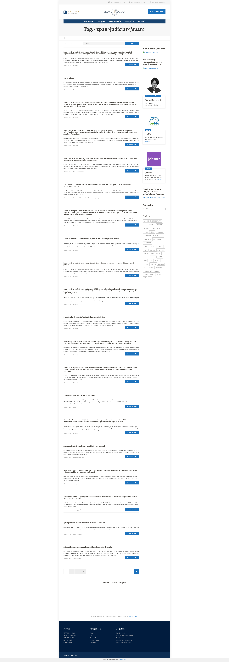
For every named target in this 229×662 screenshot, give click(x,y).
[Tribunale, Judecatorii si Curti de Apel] (154, 197)
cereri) (146, 232)
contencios (147, 239)
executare (160, 250)
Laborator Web (122, 659)
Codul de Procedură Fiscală (123, 642)
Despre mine (89, 21)
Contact (141, 21)
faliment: (146, 253)
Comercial (93, 638)
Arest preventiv (77, 483)
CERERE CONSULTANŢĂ (156, 11)
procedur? (159, 267)
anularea (159, 224)
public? (146, 274)
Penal (91, 633)
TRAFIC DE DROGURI (69, 633)
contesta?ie (158, 239)
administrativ (156, 221)
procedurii (156, 271)
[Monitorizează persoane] (150, 52)
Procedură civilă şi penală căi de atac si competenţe (86, 198)
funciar (158, 253)
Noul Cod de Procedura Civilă (124, 640)
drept (145, 250)
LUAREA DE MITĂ (68, 642)
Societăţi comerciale (78, 171)
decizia (153, 246)
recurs (159, 274)
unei (145, 278)
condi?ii (155, 235)
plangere (161, 264)
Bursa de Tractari (133, 616)
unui (150, 278)
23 (83, 571)
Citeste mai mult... (132, 64)
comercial (160, 232)
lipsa (145, 260)
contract (147, 243)
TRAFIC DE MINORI (69, 638)
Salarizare (75, 145)
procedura (147, 271)
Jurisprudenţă (115, 21)
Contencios (93, 642)
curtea (146, 246)
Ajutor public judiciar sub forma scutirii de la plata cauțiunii (84, 446)
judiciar (153, 257)
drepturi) (152, 250)
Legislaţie (129, 21)
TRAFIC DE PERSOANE (70, 635)
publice (152, 274)
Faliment (75, 65)
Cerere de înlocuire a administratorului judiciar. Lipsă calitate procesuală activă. (92, 239)
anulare (152, 225)
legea (160, 257)
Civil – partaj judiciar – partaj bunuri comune (79, 395)
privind (151, 267)
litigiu (150, 260)
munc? (157, 260)
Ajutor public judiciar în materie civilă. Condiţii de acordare (84, 523)
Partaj (74, 89)
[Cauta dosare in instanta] (150, 68)
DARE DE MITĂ (68, 640)
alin (145, 224)
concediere (147, 235)
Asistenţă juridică (77, 510)
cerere (159, 228)
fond (152, 253)
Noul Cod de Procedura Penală (124, 635)
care (153, 228)
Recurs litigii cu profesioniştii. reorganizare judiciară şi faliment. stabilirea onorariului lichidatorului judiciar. (99, 264)
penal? (146, 264)
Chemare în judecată (78, 457)
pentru (153, 264)
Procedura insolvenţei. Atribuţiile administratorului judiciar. (85, 317)
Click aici (147, 141)
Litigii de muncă (94, 640)
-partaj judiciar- (69, 78)
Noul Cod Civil (120, 638)
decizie (160, 246)
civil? (152, 232)
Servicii (101, 21)
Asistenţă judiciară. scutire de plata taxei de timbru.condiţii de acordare (88, 547)
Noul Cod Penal (120, 633)
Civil (91, 635)
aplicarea (146, 228)
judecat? (146, 257)
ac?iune (146, 221)
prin (145, 267)
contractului (157, 243)
